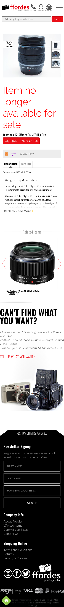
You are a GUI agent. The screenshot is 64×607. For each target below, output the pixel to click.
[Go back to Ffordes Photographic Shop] (15, 8)
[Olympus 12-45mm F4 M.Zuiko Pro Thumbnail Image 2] (55, 63)
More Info (25, 164)
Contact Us (11, 534)
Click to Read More (17, 211)
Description (11, 164)
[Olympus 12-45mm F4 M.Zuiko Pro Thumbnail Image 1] (55, 54)
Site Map (54, 600)
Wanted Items (13, 525)
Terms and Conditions (18, 550)
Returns (9, 554)
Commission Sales (16, 529)
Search (57, 19)
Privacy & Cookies (15, 558)
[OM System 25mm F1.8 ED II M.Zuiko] (32, 266)
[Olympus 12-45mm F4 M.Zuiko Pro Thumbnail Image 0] (32, 56)
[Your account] (33, 6)
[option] (32, 56)
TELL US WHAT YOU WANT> (17, 356)
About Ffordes (13, 521)
